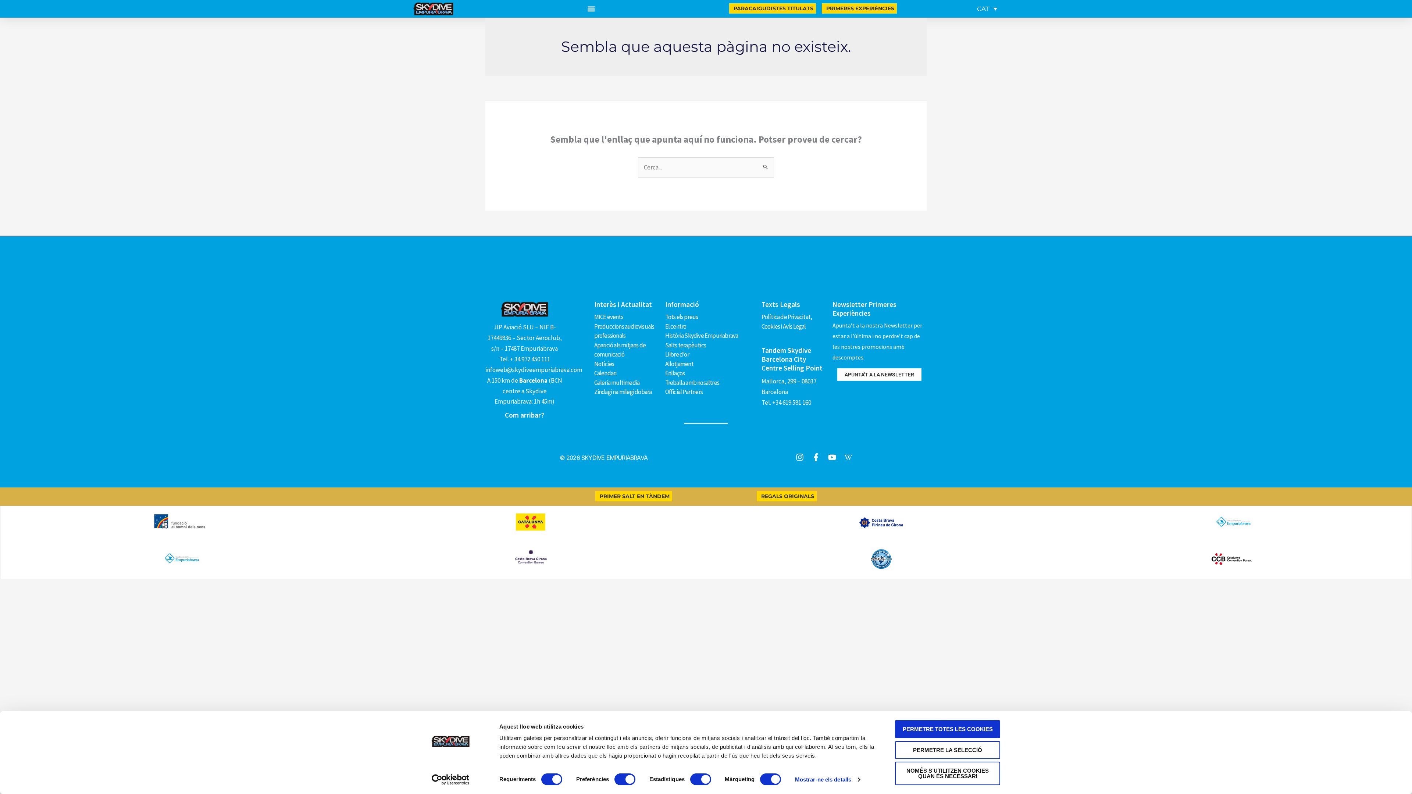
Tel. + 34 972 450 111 (524, 359)
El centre (676, 326)
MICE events (608, 317)
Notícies (604, 364)
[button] (591, 9)
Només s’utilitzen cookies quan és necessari (947, 773)
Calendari (605, 373)
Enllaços (675, 373)
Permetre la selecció (947, 750)
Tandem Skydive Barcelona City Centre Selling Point (792, 359)
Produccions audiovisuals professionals (624, 331)
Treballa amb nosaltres (692, 383)
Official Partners (684, 392)
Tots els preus (681, 317)
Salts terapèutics (685, 345)
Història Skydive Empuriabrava (701, 336)
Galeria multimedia (617, 383)
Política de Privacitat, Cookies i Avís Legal (787, 321)
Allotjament (679, 364)
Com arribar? (524, 415)
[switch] (624, 779)
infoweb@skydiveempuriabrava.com (533, 370)
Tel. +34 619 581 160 (786, 402)
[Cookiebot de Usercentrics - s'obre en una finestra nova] (450, 779)
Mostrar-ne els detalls (823, 779)
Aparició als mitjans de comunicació (620, 350)
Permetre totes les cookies (948, 729)
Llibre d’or (677, 354)
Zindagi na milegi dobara (623, 392)
